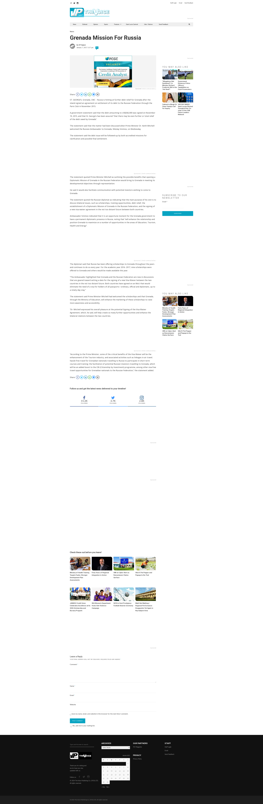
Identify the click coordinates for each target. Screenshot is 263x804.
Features (116, 24)
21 (124, 774)
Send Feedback (189, 3)
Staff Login (173, 3)
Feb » (108, 787)
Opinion (95, 24)
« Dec (103, 787)
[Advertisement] (156, 12)
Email (180, 3)
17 (107, 774)
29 (128, 778)
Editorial (84, 24)
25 (111, 778)
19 (116, 774)
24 (107, 778)
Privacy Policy (137, 759)
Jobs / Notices (148, 24)
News (74, 24)
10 (107, 771)
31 (107, 782)
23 (103, 778)
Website (73, 704)
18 (111, 774)
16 (103, 774)
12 (116, 771)
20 (120, 774)
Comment (74, 664)
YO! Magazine (137, 747)
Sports (106, 24)
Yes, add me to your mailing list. (83, 726)
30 (103, 782)
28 (124, 778)
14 (124, 771)
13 (120, 771)
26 (116, 778)
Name (72, 686)
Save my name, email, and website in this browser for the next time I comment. (100, 714)
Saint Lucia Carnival (132, 24)
